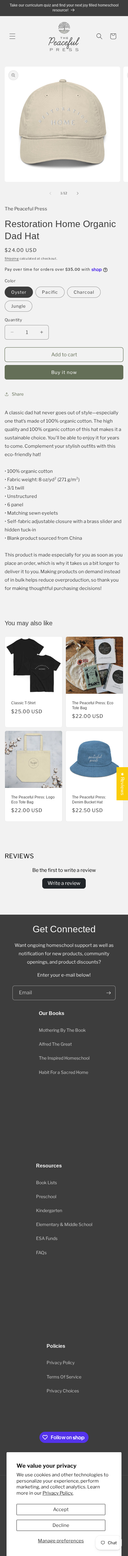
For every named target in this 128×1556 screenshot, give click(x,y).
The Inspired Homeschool (64, 1058)
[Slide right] (78, 193)
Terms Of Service (64, 1376)
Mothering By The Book (62, 1030)
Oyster (18, 292)
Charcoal (84, 292)
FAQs (41, 1252)
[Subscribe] (108, 993)
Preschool (46, 1196)
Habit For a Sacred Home (63, 1072)
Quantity (13, 319)
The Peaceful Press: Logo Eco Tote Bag (33, 799)
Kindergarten (49, 1210)
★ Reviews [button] (122, 783)
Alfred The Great (55, 1044)
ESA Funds (46, 1238)
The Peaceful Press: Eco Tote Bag (92, 705)
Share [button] (18, 394)
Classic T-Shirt (23, 703)
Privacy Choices (63, 1390)
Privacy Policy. (58, 1493)
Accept (61, 1509)
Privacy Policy (61, 1362)
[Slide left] (50, 193)
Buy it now (64, 372)
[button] (12, 36)
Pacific (50, 292)
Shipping (12, 258)
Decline (61, 1525)
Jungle (18, 306)
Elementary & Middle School (64, 1224)
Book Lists (46, 1182)
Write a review (64, 883)
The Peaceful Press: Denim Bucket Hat (89, 799)
